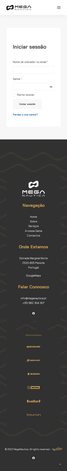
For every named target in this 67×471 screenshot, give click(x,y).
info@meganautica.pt (33, 298)
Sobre (33, 221)
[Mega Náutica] (18, 7)
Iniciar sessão (27, 104)
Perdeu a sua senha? (25, 114)
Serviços (33, 226)
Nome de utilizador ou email (30, 62)
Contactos (33, 235)
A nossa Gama (33, 231)
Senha (17, 79)
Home (33, 217)
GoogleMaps (33, 275)
